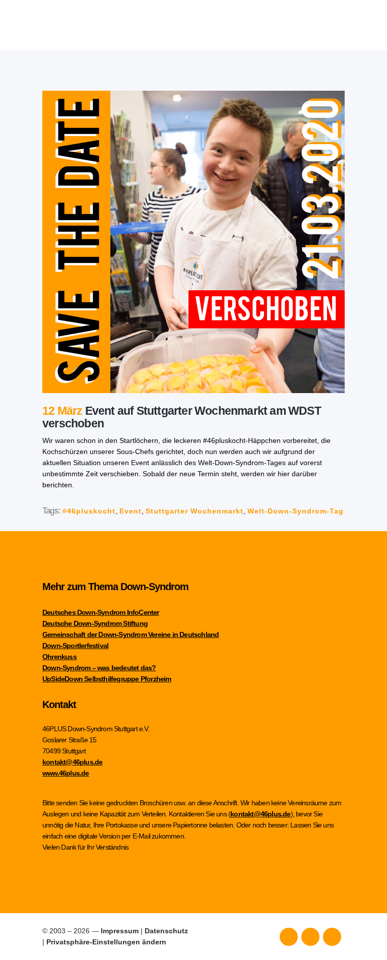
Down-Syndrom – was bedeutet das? (99, 668)
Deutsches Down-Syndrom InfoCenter (100, 612)
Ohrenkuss (59, 657)
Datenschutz (166, 931)
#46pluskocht (88, 511)
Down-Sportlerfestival (75, 646)
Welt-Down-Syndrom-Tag (295, 511)
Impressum (120, 931)
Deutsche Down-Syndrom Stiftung (95, 623)
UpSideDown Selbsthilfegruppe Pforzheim (106, 679)
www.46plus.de (65, 773)
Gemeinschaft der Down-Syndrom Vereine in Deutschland (130, 634)
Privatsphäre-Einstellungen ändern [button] (106, 942)
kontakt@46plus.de (72, 762)
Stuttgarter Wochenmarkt (194, 511)
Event (130, 511)
